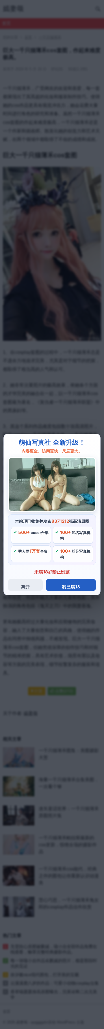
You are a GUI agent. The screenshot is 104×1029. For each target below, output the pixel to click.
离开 (25, 586)
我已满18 (71, 586)
